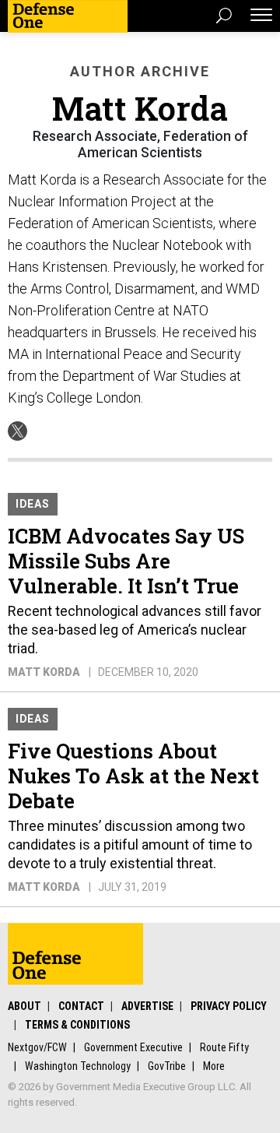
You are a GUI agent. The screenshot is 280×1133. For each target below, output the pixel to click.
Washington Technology (78, 1066)
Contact (81, 1006)
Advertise (147, 1006)
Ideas (33, 504)
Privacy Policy (229, 1006)
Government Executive (133, 1047)
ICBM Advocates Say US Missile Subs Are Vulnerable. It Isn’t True (126, 561)
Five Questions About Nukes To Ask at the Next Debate (133, 775)
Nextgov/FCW (37, 1047)
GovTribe (167, 1066)
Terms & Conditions (77, 1025)
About (24, 1006)
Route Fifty (224, 1047)
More (214, 1066)
